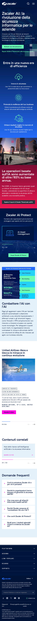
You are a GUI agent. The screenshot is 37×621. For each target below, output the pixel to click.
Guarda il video (9, 412)
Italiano (29, 578)
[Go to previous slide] (34, 247)
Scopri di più (9, 455)
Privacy (12, 604)
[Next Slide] (34, 424)
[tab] (28, 3)
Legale (16, 604)
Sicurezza (20, 604)
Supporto (5, 568)
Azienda (5, 553)
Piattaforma (7, 548)
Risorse (5, 563)
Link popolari (8, 558)
